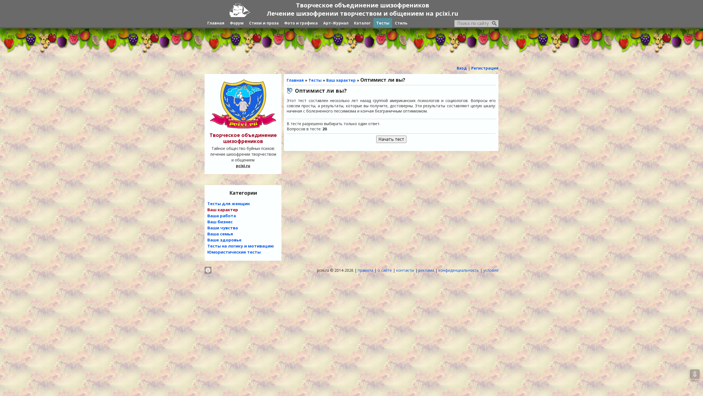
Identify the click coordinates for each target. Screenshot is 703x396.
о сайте (385, 270)
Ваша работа (221, 215)
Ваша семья (220, 234)
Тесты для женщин (228, 203)
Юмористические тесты (234, 252)
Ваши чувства (222, 227)
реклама (426, 270)
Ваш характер (341, 80)
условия (490, 270)
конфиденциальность (459, 270)
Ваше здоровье (224, 240)
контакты (405, 270)
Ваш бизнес (220, 221)
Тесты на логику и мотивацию (240, 246)
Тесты (315, 80)
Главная (295, 80)
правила (365, 270)
